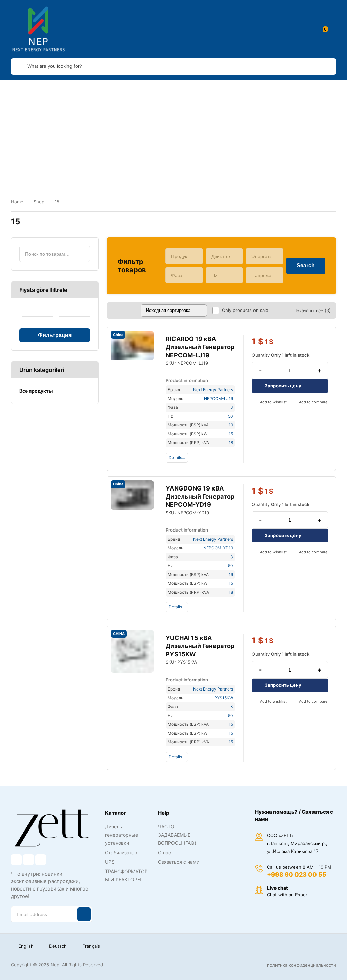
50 (230, 416)
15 (231, 433)
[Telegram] (40, 859)
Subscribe (84, 914)
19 (231, 424)
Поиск (82, 254)
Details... (177, 457)
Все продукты (36, 391)
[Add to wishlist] (254, 402)
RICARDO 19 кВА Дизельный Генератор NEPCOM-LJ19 (200, 347)
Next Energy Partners (213, 389)
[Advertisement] (173, 130)
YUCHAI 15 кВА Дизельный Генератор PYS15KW (200, 646)
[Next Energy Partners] (38, 29)
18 (231, 442)
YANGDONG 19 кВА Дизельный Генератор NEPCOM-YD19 (200, 496)
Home (17, 201)
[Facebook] (16, 859)
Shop (39, 201)
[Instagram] (28, 859)
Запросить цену (283, 385)
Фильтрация (55, 335)
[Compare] (293, 402)
